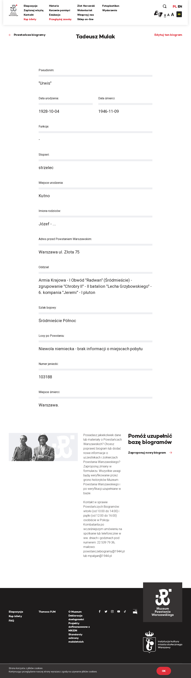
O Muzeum (75, 611)
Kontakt (29, 14)
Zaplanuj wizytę (33, 10)
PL (175, 6)
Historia (54, 5)
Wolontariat (84, 10)
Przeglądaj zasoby (60, 19)
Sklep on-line (85, 19)
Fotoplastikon (110, 5)
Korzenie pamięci (59, 10)
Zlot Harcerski (86, 5)
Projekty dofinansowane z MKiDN (79, 627)
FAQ (11, 620)
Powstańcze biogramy (30, 35)
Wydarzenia (109, 10)
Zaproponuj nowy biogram (147, 453)
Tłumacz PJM (47, 611)
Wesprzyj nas (85, 14)
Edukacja (54, 14)
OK (164, 671)
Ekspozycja (30, 5)
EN (180, 6)
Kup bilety (30, 19)
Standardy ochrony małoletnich (76, 638)
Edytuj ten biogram (168, 35)
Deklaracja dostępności (76, 617)
